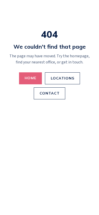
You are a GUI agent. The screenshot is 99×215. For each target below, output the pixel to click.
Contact (50, 93)
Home (30, 78)
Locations (62, 78)
